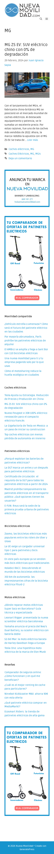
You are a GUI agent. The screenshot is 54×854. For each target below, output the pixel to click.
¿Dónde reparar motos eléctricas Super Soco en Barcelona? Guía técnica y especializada (23, 608)
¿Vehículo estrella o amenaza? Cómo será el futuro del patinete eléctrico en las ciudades (26, 327)
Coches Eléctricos (19, 153)
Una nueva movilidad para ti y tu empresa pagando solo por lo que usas (24, 362)
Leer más (32, 140)
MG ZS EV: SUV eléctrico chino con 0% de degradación (26, 49)
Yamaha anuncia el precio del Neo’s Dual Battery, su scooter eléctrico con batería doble (26, 630)
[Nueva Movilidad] (22, 10)
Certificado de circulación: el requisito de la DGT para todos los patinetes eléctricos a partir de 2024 (26, 480)
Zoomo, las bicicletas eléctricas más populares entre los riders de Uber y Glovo (25, 537)
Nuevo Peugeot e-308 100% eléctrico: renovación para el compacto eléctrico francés (26, 416)
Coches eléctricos (19, 149)
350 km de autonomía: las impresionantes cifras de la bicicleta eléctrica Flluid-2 (26, 580)
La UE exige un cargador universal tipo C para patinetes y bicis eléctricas (24, 550)
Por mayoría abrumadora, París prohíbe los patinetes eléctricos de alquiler (25, 340)
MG (32, 149)
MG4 (38, 153)
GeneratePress (27, 849)
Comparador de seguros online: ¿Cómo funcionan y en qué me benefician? (23, 676)
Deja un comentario (20, 158)
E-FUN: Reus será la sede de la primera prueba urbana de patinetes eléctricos (26, 509)
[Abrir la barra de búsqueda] (41, 18)
